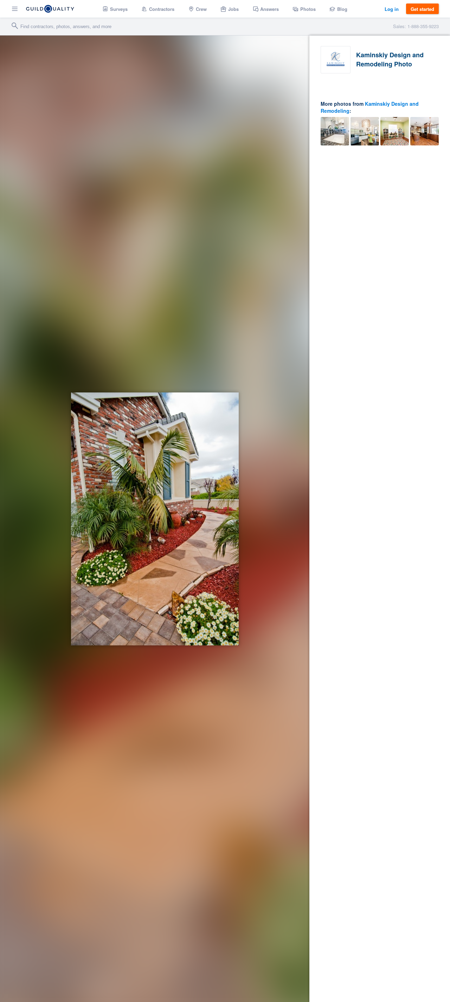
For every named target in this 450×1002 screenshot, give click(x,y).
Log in (392, 9)
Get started (422, 9)
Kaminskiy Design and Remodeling (370, 107)
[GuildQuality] (50, 9)
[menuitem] (115, 9)
